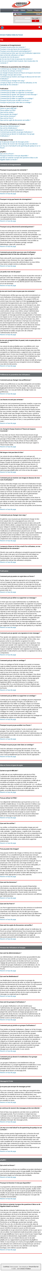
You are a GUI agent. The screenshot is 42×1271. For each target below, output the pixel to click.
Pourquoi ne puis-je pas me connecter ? (13, 47)
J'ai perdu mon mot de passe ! (9, 57)
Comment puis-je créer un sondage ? (12, 96)
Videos (23, 10)
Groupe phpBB (25, 1171)
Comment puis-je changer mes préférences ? (14, 69)
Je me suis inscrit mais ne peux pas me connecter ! (16, 59)
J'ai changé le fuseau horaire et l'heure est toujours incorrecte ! (20, 73)
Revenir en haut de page (8, 194)
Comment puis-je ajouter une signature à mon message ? (18, 95)
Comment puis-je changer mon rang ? (12, 81)
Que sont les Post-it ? (7, 118)
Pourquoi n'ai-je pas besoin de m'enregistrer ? (15, 49)
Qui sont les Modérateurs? (8, 128)
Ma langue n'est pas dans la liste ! (11, 75)
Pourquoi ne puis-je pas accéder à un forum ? (14, 100)
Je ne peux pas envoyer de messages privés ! (14, 142)
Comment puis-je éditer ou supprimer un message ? (17, 93)
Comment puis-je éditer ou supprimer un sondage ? (16, 98)
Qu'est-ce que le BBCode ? (8, 108)
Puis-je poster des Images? (9, 114)
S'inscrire (38, 14)
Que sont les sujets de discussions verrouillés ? (15, 120)
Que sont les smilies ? (7, 112)
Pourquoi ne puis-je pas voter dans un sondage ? (16, 102)
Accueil (15, 10)
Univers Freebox (25, 1269)
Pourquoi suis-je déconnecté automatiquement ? (16, 51)
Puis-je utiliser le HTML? (8, 110)
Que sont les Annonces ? (8, 116)
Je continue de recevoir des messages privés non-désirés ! (19, 144)
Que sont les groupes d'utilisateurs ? (12, 130)
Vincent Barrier (34, 1267)
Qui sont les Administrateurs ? (10, 126)
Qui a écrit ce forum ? (7, 154)
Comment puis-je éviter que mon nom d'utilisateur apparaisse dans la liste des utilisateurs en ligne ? (20, 54)
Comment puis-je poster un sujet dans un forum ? (16, 91)
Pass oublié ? (35, 18)
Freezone (38, 10)
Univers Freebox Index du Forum (11, 35)
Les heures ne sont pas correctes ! (11, 71)
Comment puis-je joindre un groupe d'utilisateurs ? (16, 132)
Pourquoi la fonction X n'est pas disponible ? (14, 156)
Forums (29, 10)
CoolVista (6, 1267)
